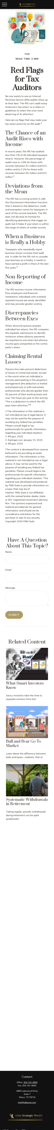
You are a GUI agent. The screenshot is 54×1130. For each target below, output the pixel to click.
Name (8, 551)
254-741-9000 (30, 1082)
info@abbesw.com (27, 1102)
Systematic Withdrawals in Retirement (27, 802)
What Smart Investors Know (25, 685)
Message (10, 587)
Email (8, 569)
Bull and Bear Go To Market (23, 743)
